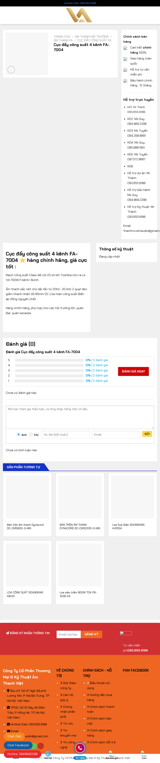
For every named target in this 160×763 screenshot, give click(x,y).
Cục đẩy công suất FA (94, 40)
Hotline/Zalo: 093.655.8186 (80, 3)
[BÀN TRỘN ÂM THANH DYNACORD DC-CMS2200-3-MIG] (80, 497)
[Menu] (5, 15)
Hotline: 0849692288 (23, 754)
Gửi (147, 434)
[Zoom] (11, 70)
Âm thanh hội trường (92, 37)
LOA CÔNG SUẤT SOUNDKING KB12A (25, 594)
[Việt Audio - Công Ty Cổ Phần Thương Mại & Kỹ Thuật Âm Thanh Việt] (80, 15)
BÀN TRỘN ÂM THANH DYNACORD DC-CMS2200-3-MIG (80, 526)
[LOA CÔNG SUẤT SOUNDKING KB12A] (27, 564)
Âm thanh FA (63, 40)
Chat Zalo (14, 736)
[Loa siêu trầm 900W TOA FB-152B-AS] (80, 564)
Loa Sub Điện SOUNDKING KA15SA (128, 526)
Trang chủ (62, 37)
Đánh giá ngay (133, 371)
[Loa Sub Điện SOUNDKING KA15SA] (132, 497)
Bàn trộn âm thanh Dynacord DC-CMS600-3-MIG (25, 526)
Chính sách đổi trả (102, 742)
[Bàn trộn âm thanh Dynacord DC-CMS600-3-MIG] (27, 497)
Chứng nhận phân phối (67, 712)
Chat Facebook (18, 745)
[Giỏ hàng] (155, 15)
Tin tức (67, 723)
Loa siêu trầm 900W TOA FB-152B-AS (78, 594)
